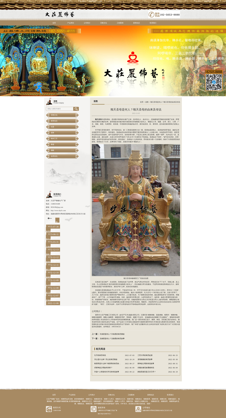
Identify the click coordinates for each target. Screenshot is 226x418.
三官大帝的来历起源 (145, 355)
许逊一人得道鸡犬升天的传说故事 (106, 372)
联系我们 (153, 23)
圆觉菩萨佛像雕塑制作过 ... (52, 276)
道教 (147, 102)
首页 (54, 23)
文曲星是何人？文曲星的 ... (52, 284)
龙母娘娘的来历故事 (145, 359)
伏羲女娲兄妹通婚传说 (146, 368)
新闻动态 (136, 23)
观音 (176, 132)
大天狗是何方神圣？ (51, 223)
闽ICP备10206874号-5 (104, 414)
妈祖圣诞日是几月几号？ (147, 372)
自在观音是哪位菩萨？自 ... (52, 269)
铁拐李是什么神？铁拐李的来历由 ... (107, 363)
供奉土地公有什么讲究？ (52, 238)
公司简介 (87, 23)
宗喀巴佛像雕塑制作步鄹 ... (52, 261)
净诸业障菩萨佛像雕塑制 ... (52, 299)
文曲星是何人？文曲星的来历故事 (112, 338)
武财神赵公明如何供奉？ (103, 368)
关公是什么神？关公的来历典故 (105, 359)
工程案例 (120, 23)
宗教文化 (103, 23)
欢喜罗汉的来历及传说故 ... (52, 230)
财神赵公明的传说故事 (146, 363)
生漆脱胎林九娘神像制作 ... (52, 246)
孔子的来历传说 (100, 355)
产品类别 (70, 23)
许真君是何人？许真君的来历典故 (112, 334)
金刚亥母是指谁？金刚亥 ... (52, 253)
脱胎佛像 (159, 315)
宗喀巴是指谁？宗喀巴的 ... (52, 292)
